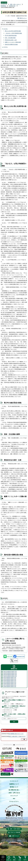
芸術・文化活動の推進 (10, 37)
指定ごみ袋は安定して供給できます (17, 736)
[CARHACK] (7, 752)
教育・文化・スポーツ (15, 4)
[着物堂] (21, 748)
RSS (14, 798)
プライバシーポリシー (11, 840)
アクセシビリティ (14, 801)
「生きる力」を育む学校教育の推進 (13, 33)
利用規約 (19, 840)
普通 (12, 704)
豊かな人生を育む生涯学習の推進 (13, 31)
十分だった (6, 704)
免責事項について (14, 784)
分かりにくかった (8, 712)
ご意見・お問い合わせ (14, 793)
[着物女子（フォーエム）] (7, 769)
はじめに (6, 28)
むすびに (6, 47)
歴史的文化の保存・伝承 (11, 40)
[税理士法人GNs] (21, 769)
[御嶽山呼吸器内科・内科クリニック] (21, 761)
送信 (14, 721)
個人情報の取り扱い (14, 790)
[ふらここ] (21, 756)
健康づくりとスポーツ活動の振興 (13, 42)
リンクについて (14, 781)
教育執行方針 (12, 6)
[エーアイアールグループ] (7, 756)
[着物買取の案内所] (7, 765)
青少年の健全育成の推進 (11, 35)
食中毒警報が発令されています (16, 733)
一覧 (24, 739)
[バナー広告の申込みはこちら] (7, 774)
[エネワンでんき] (7, 761)
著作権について (14, 787)
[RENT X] (21, 765)
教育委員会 (3, 6)
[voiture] (7, 748)
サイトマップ (14, 795)
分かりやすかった (8, 710)
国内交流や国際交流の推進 (11, 44)
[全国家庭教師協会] (21, 752)
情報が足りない (19, 704)
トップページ (4, 4)
